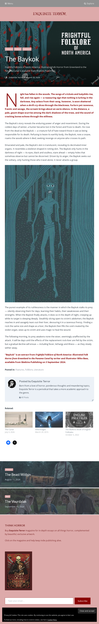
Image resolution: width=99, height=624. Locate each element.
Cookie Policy (52, 620)
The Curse (9, 429)
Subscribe (82, 601)
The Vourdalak (16, 501)
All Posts (25, 397)
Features (9, 49)
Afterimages (40, 429)
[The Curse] (19, 420)
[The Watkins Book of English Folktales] (79, 420)
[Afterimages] (49, 420)
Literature (26, 49)
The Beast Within (18, 474)
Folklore (18, 49)
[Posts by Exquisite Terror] (12, 384)
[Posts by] (7, 77)
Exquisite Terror (16, 77)
